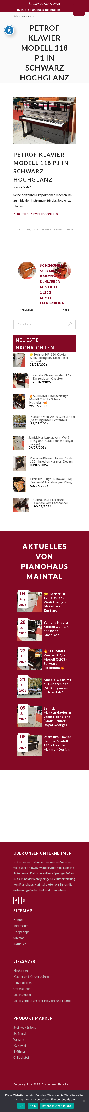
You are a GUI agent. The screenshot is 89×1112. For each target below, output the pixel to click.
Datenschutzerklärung (57, 1105)
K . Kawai (19, 1045)
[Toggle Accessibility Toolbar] (9, 30)
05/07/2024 (22, 186)
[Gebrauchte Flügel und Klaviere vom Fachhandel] (21, 505)
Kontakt (19, 920)
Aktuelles (19, 944)
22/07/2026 (38, 406)
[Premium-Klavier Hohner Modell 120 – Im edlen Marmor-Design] (19, 463)
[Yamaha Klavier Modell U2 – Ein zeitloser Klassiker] (21, 380)
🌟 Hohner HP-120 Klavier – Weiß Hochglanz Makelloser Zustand (49, 357)
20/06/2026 (42, 506)
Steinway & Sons (24, 1027)
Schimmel (19, 1033)
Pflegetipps (21, 932)
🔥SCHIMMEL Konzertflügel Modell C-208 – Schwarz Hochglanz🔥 (49, 399)
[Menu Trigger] (79, 10)
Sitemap (18, 938)
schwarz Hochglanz (64, 229)
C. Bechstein (21, 1057)
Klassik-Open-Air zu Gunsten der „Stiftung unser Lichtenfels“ (52, 418)
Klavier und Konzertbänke (31, 976)
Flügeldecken (22, 982)
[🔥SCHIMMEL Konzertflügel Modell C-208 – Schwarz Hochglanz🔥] (19, 401)
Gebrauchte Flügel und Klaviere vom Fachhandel (50, 501)
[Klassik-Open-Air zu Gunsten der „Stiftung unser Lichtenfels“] (19, 422)
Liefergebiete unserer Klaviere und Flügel (42, 1000)
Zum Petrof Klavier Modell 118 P (36, 214)
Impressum (20, 926)
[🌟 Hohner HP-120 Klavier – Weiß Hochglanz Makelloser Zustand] (19, 360)
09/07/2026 (37, 447)
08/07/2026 (39, 465)
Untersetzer (21, 988)
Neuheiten (20, 970)
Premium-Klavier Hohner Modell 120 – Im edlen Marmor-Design (52, 459)
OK (21, 1105)
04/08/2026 (38, 364)
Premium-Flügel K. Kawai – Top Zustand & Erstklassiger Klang (51, 480)
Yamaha (18, 1039)
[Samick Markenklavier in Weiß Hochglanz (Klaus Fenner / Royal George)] (18, 443)
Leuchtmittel (22, 994)
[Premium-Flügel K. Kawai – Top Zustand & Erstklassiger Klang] (19, 484)
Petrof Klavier (42, 229)
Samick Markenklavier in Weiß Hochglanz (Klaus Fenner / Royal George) (50, 440)
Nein (33, 1105)
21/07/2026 (39, 423)
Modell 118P (23, 229)
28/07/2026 (42, 382)
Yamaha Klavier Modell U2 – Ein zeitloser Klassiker (52, 376)
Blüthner (19, 1051)
